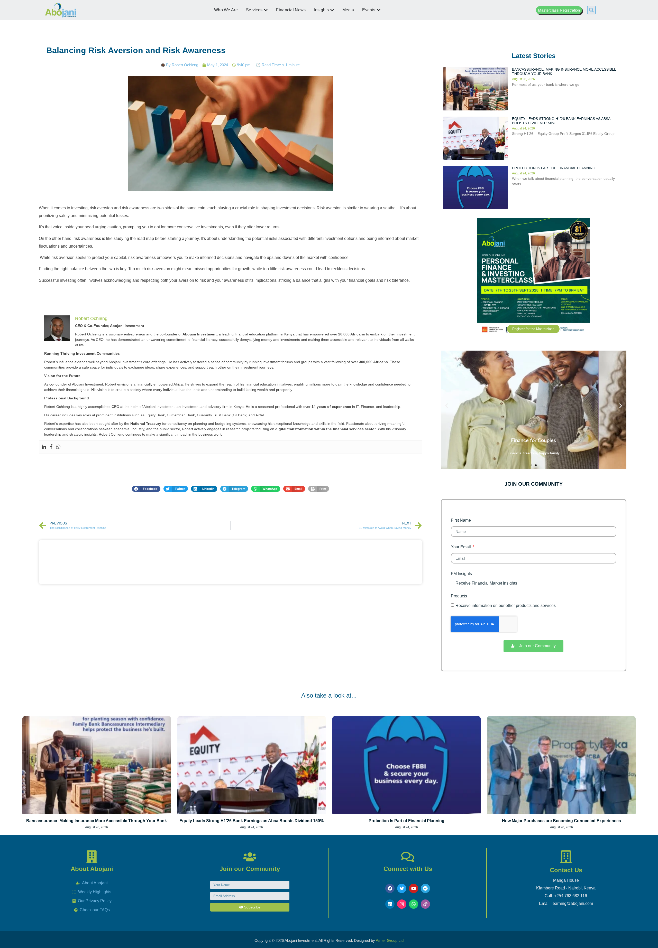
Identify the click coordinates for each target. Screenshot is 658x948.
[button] (591, 10)
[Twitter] (401, 888)
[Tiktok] (425, 904)
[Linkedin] (44, 447)
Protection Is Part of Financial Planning (553, 168)
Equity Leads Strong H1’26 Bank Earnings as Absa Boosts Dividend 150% (251, 821)
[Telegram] (425, 888)
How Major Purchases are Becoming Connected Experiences (561, 821)
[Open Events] (379, 10)
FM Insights (461, 574)
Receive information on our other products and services (505, 605)
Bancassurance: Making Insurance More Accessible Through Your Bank (96, 821)
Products (459, 596)
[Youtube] (413, 888)
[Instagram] (401, 904)
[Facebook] (51, 447)
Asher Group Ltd (390, 940)
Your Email (461, 547)
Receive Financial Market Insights (486, 583)
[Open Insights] (332, 10)
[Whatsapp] (58, 447)
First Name (461, 520)
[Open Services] (266, 10)
